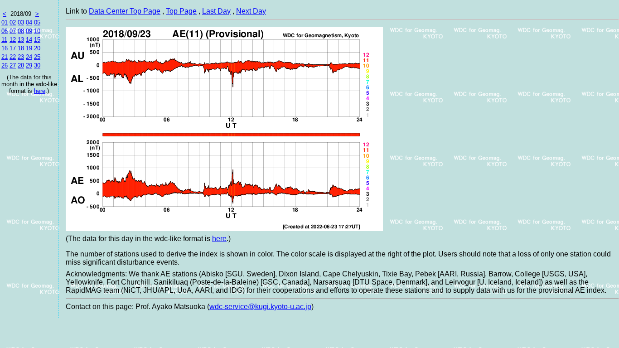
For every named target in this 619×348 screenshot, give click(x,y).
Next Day (251, 11)
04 (29, 22)
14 (29, 39)
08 (21, 31)
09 (29, 31)
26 (4, 65)
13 (21, 39)
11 (4, 39)
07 (13, 31)
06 (4, 31)
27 (13, 65)
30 (37, 65)
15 (37, 39)
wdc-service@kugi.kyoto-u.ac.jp (260, 306)
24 (29, 56)
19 (29, 48)
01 (4, 22)
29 (29, 65)
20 (37, 48)
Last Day (216, 11)
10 (37, 31)
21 (4, 56)
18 (21, 48)
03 (21, 22)
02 (13, 22)
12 (13, 39)
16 (4, 48)
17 (13, 48)
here (39, 90)
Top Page (181, 11)
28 (21, 65)
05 (37, 22)
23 (21, 56)
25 (37, 56)
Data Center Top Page (124, 11)
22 (13, 56)
